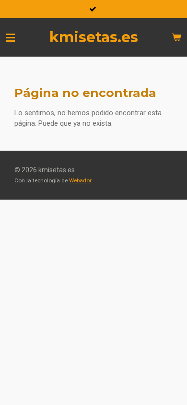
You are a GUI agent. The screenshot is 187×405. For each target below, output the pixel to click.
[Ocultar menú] (10, 37)
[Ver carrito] (176, 37)
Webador (80, 180)
